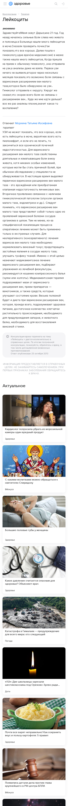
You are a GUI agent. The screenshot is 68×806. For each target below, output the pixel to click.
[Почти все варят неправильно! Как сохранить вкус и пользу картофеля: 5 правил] (34, 721)
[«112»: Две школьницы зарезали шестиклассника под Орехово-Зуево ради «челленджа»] (34, 671)
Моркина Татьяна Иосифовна (33, 123)
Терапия (25, 14)
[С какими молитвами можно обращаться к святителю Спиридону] (34, 469)
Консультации (9, 14)
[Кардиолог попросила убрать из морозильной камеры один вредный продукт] (34, 418)
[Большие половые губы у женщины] (34, 519)
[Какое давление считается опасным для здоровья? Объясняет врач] (34, 570)
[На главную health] (21, 4)
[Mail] (11, 4)
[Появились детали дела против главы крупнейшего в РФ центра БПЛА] (34, 772)
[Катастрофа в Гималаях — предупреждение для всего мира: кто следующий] (34, 620)
